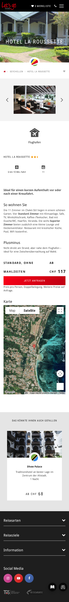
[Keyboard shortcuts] (26, 393)
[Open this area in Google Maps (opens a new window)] (10, 392)
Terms (61, 393)
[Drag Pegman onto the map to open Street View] (60, 386)
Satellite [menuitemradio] (29, 310)
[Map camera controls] (60, 373)
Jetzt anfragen (34, 280)
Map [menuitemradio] (12, 310)
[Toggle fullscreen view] (60, 310)
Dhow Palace (34, 466)
